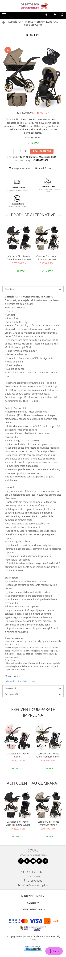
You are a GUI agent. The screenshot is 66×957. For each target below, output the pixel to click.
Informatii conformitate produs (20, 681)
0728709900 (34, 880)
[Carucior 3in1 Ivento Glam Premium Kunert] (18, 237)
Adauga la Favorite (20, 168)
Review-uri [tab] (11, 694)
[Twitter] (39, 861)
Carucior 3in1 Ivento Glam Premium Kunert (19, 258)
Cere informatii (45, 168)
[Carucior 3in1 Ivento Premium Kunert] (47, 237)
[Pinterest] (27, 861)
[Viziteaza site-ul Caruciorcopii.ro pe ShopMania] (33, 948)
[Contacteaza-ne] (46, 15)
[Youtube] (33, 861)
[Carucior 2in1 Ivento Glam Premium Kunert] (48, 736)
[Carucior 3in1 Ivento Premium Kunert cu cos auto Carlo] (33, 77)
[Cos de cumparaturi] (54, 15)
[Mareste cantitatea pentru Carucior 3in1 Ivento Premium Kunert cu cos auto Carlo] (25, 151)
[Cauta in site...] (62, 15)
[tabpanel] (33, 77)
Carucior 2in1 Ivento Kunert (18, 755)
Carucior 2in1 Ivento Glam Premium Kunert (48, 755)
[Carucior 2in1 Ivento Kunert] (17, 736)
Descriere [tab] (9, 289)
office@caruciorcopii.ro (35, 885)
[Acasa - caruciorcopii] (33, 5)
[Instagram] (45, 861)
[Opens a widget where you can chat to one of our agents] (54, 951)
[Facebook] (21, 861)
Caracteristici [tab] (11, 688)
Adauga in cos (42, 151)
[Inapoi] (2, 22)
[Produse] (4, 15)
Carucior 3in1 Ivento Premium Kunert (47, 258)
